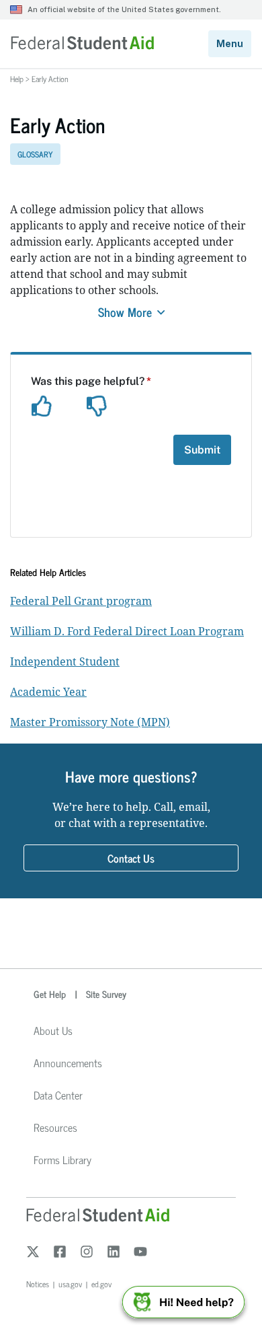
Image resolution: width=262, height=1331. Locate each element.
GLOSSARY (35, 154)
